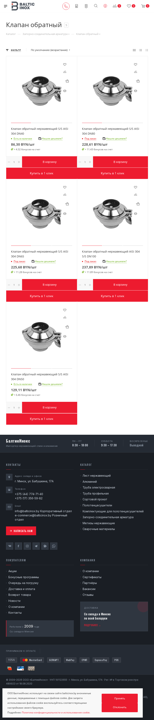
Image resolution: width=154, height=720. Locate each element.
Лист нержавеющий (97, 475)
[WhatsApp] (53, 546)
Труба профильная (96, 493)
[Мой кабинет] (105, 6)
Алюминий (90, 481)
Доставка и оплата (21, 589)
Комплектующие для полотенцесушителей (113, 511)
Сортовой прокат (95, 499)
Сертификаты (92, 577)
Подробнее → (92, 625)
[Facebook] (18, 546)
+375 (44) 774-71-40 (29, 494)
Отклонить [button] (120, 707)
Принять (119, 698)
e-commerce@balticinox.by (33, 515)
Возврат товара (19, 594)
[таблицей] (146, 50)
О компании (16, 606)
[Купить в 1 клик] (67, 81)
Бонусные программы (23, 577)
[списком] (140, 50)
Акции (12, 571)
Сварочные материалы (99, 529)
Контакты (15, 612)
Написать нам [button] (23, 531)
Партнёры (90, 583)
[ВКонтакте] (9, 546)
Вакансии (89, 589)
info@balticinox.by (27, 511)
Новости (14, 600)
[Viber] (45, 546)
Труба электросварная (99, 487)
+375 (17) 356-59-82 (29, 498)
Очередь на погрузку (23, 583)
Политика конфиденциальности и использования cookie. (56, 712)
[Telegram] (36, 546)
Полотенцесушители (97, 505)
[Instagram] (27, 546)
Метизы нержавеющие (99, 523)
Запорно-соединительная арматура (108, 517)
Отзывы (88, 594)
